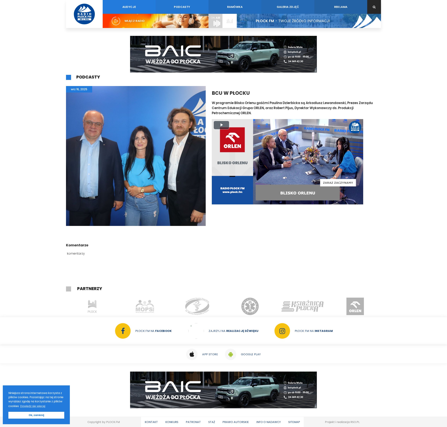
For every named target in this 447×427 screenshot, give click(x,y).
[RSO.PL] (355, 306)
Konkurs (171, 422)
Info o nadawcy (268, 422)
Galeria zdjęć (288, 7)
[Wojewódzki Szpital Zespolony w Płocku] (145, 306)
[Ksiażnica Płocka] (250, 306)
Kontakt (151, 422)
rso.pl (355, 422)
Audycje (129, 7)
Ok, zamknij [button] (36, 415)
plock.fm (113, 422)
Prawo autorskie (235, 422)
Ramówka (235, 7)
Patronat (193, 422)
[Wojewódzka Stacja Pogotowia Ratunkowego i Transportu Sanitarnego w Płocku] (197, 306)
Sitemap (294, 422)
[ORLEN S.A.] (302, 306)
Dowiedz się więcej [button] (32, 406)
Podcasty (182, 7)
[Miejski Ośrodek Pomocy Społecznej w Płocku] (92, 306)
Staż (211, 422)
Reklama (340, 7)
